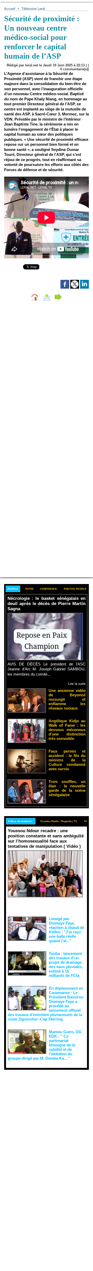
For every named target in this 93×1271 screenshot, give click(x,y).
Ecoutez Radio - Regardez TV (59, 821)
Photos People (75, 588)
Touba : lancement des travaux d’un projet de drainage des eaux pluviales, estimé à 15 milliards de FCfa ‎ (66, 964)
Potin (29, 588)
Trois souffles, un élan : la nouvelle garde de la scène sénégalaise (67, 788)
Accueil (9, 9)
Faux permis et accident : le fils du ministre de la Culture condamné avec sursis (67, 760)
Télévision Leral (33, 9)
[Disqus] (46, 374)
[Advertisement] (42, 1119)
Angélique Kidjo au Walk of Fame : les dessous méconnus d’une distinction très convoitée (67, 730)
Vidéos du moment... (21, 821)
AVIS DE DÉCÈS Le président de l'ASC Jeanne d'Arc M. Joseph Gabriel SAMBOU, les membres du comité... (46, 669)
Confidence (48, 588)
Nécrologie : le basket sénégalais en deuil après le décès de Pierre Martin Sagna (46, 603)
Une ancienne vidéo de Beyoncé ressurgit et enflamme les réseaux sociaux (67, 699)
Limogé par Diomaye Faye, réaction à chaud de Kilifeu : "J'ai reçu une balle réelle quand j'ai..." (66, 929)
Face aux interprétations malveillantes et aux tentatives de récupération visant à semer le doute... (46, 906)
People (12, 588)
